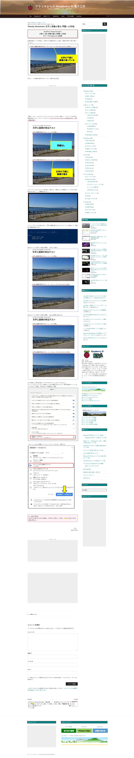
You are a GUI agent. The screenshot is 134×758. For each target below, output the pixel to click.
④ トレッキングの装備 (87, 422)
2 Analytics (89, 117)
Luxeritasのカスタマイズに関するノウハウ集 (94, 460)
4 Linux (85, 154)
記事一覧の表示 (87, 469)
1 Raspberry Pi (87, 91)
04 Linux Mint (88, 165)
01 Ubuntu (87, 157)
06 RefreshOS (88, 171)
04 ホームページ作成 (90, 123)
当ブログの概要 (68, 726)
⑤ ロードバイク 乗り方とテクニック (91, 400)
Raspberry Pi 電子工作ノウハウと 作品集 (93, 435)
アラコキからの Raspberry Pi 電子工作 (60, 6)
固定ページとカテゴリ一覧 (91, 466)
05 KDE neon (88, 168)
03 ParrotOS (88, 162)
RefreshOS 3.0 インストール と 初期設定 (98, 243)
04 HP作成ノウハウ (92, 129)
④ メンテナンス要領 (87, 399)
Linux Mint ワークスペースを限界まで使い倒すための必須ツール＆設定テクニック (99, 251)
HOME (29, 22)
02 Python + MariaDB (90, 160)
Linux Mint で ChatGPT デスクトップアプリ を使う (98, 231)
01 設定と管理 (88, 204)
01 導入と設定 (88, 140)
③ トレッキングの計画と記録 (89, 420)
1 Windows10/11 (91, 181)
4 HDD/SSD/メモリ (91, 190)
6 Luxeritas (86, 202)
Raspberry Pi (37, 16)
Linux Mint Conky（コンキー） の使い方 (99, 281)
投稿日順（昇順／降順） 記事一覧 (91, 472)
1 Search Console (91, 115)
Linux (62, 16)
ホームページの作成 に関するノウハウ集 (93, 450)
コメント (31, 632)
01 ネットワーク (89, 176)
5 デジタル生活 (87, 174)
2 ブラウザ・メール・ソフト (94, 184)
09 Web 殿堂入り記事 (90, 135)
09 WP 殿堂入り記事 (90, 151)
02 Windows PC (89, 179)
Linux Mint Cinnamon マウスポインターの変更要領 (98, 275)
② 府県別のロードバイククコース (90, 395)
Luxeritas (78, 16)
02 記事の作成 (88, 143)
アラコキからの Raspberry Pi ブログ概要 (93, 463)
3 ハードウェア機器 (92, 187)
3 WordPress (33, 22)
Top (30, 16)
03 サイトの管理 (89, 113)
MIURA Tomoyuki (99, 297)
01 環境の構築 (90, 126)
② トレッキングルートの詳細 (89, 419)
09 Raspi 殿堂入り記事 (90, 101)
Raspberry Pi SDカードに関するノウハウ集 (95, 437)
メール (30, 661)
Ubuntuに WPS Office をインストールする (93, 337)
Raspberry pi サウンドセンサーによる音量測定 (94, 310)
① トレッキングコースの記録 (89, 417)
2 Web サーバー (87, 105)
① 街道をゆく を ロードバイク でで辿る (91, 393)
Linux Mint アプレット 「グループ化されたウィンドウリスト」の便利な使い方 (99, 257)
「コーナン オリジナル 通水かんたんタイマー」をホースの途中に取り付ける (99, 225)
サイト (29, 669)
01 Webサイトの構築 (90, 107)
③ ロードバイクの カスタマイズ (90, 397)
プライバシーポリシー (88, 475)
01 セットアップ (89, 93)
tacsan (52, 24)
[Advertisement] (53, 97)
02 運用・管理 (88, 96)
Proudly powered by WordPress (47, 754)
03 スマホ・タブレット (90, 193)
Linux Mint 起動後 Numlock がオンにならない (94, 314)
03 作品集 (87, 99)
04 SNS (87, 195)
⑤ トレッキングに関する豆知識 (89, 424)
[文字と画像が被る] (53, 74)
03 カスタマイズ (89, 146)
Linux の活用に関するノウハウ (90, 453)
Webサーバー (47, 16)
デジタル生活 (70, 16)
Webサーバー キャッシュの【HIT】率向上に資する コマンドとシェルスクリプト (99, 270)
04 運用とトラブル (41, 22)
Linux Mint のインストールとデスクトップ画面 (94, 319)
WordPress (56, 16)
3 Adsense (89, 120)
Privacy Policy (84, 726)
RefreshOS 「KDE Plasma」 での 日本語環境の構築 (98, 237)
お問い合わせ (86, 478)
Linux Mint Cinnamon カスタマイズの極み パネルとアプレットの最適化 (99, 262)
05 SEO (89, 131)
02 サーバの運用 (89, 110)
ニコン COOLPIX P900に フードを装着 (92, 328)
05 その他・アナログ (90, 198)
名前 (30, 653)
